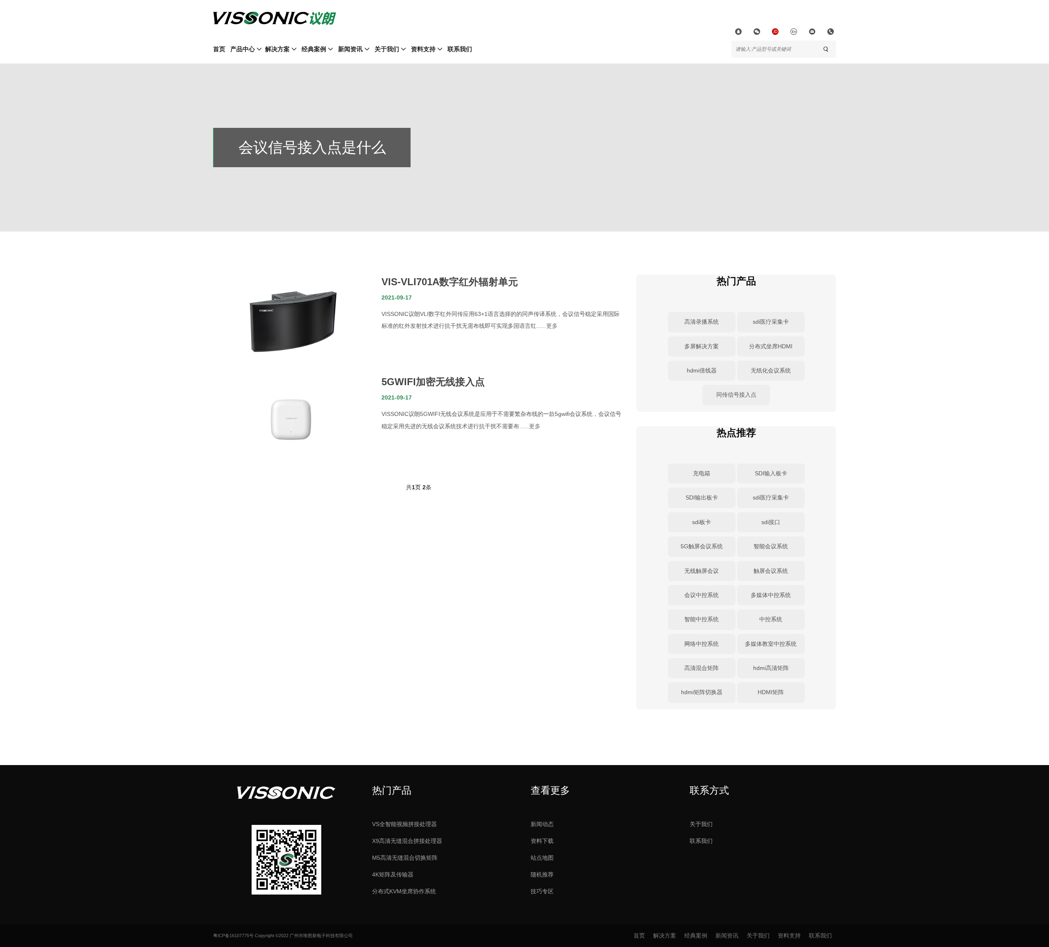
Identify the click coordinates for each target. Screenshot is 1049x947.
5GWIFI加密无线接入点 (433, 381)
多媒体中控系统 (771, 595)
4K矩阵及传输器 (392, 874)
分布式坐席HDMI (770, 346)
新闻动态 (542, 824)
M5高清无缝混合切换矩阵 (405, 857)
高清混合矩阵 (701, 668)
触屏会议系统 (771, 571)
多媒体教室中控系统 (771, 643)
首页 (219, 48)
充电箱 (701, 473)
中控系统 (770, 619)
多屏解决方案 (701, 346)
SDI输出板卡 (702, 497)
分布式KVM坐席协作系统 (404, 891)
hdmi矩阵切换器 (701, 692)
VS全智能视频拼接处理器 (404, 824)
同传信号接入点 (736, 394)
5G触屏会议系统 (702, 546)
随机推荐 (542, 874)
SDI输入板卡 (771, 473)
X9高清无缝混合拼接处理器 (407, 841)
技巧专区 (542, 891)
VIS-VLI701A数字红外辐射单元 (449, 281)
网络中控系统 (701, 643)
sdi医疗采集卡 (771, 321)
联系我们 (701, 841)
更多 (552, 325)
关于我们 (701, 824)
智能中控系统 (701, 619)
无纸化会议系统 (771, 370)
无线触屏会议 (701, 571)
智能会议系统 (771, 546)
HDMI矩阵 (771, 692)
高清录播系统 (701, 321)
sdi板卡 (701, 522)
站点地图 (542, 857)
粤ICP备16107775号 (233, 935)
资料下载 (542, 841)
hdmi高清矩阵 (771, 668)
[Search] (825, 49)
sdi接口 (770, 522)
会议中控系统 (701, 595)
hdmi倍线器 (702, 370)
